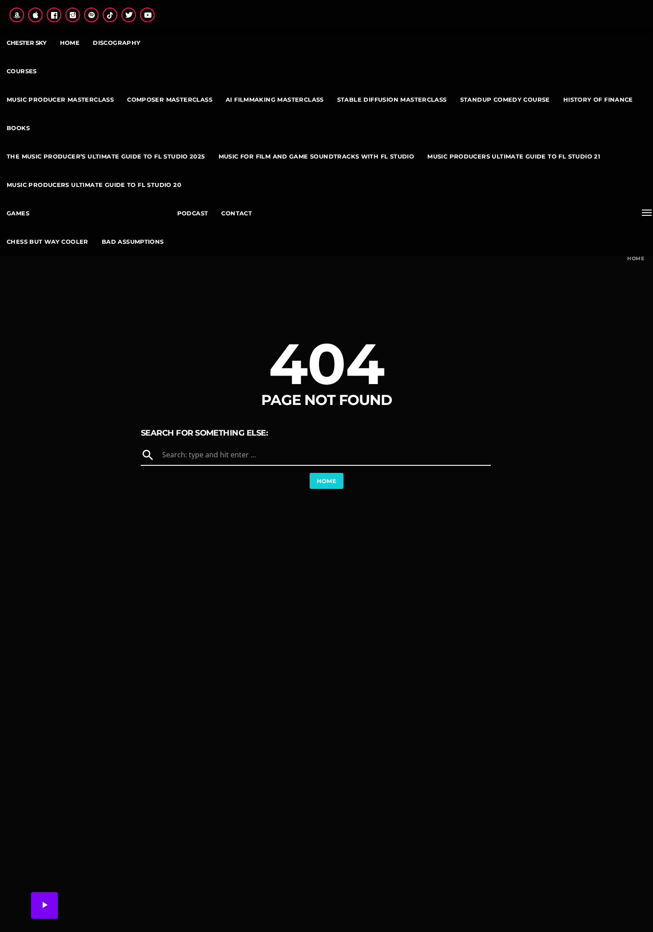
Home (635, 258)
